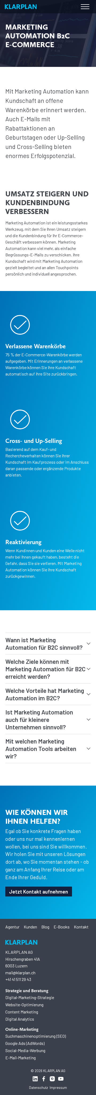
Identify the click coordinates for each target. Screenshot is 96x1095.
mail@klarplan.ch (20, 972)
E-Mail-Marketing (20, 1057)
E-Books (62, 926)
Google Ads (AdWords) (25, 1043)
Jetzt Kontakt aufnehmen (38, 891)
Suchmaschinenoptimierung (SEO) (35, 1036)
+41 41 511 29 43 (18, 979)
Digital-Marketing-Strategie (29, 997)
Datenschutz (38, 1087)
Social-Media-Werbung (25, 1050)
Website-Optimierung (24, 1004)
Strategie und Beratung (26, 990)
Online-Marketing (21, 1029)
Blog (45, 926)
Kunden (30, 926)
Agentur (12, 926)
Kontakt (81, 926)
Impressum (58, 1087)
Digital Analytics (19, 1018)
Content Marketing (21, 1011)
